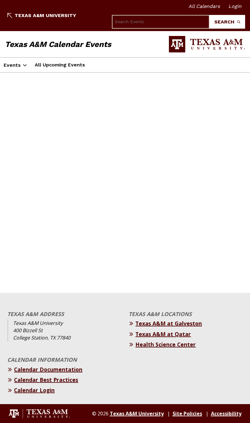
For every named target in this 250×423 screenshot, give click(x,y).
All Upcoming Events (60, 65)
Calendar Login (34, 390)
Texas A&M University (45, 15)
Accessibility (226, 413)
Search (225, 22)
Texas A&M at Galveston (168, 323)
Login (234, 6)
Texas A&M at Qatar (163, 334)
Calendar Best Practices (46, 379)
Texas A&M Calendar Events (58, 44)
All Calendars (204, 6)
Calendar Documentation (48, 369)
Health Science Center (165, 344)
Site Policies (187, 413)
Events (12, 65)
